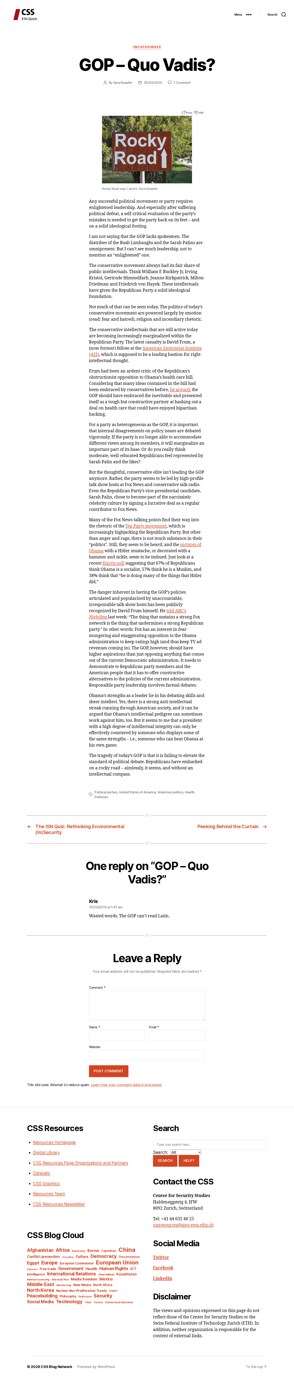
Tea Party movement (146, 526)
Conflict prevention (43, 1256)
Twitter (161, 1257)
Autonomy (78, 1250)
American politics (170, 792)
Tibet (88, 1302)
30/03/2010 (153, 83)
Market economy (38, 1279)
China (127, 1249)
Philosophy (68, 1296)
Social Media (40, 1301)
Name (94, 1027)
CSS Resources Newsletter (59, 1204)
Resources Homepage (54, 1142)
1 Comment (182, 83)
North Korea (40, 1290)
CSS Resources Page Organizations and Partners (80, 1162)
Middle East (40, 1284)
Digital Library (46, 1152)
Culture (82, 1256)
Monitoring (63, 1285)
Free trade (48, 1269)
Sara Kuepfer (122, 83)
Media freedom (84, 1279)
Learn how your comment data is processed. (126, 1085)
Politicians (84, 1296)
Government (70, 1268)
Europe (49, 1263)
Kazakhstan (126, 1274)
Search (165, 1161)
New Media (82, 1285)
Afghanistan (40, 1250)
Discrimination (129, 1256)
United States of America (137, 792)
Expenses (32, 1269)
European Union (117, 1262)
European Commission (77, 1263)
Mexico (106, 1279)
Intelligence (36, 1274)
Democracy (104, 1256)
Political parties (106, 792)
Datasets (41, 1173)
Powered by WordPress (96, 1367)
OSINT (113, 1290)
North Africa (102, 1285)
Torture (98, 1302)
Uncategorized (147, 47)
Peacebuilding (42, 1295)
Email (154, 1027)
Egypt (33, 1262)
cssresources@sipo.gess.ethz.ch (183, 1225)
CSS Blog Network (56, 1367)
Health (189, 792)
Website (94, 1047)
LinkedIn (162, 1278)
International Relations (71, 1273)
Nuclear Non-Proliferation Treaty (81, 1291)
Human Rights (113, 1268)
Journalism (106, 1274)
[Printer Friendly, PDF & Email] (192, 112)
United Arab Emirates (119, 1302)
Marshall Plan (60, 1279)
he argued (180, 389)
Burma (93, 1250)
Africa (63, 1250)
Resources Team (49, 1193)
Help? (189, 1161)
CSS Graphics (46, 1183)
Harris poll (113, 563)
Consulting (67, 1257)
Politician (101, 797)
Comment (97, 988)
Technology (69, 1301)
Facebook (163, 1268)
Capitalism (108, 1250)
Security (103, 1296)
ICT (133, 1269)
